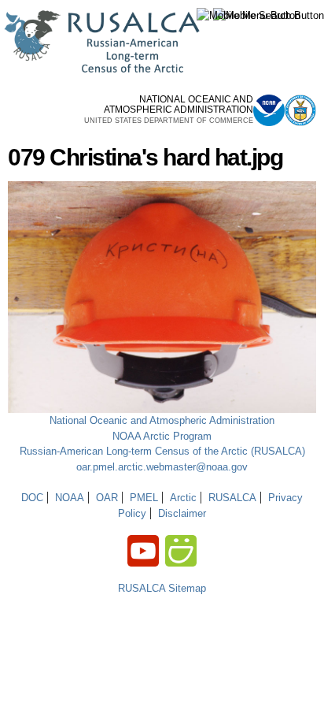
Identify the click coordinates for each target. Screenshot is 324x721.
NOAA (69, 498)
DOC (32, 498)
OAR (107, 498)
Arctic (183, 498)
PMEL (144, 498)
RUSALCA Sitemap (162, 588)
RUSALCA (232, 498)
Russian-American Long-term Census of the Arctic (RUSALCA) (162, 451)
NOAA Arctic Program (162, 436)
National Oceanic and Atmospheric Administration (162, 420)
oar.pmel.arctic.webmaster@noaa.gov (162, 467)
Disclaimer (182, 513)
